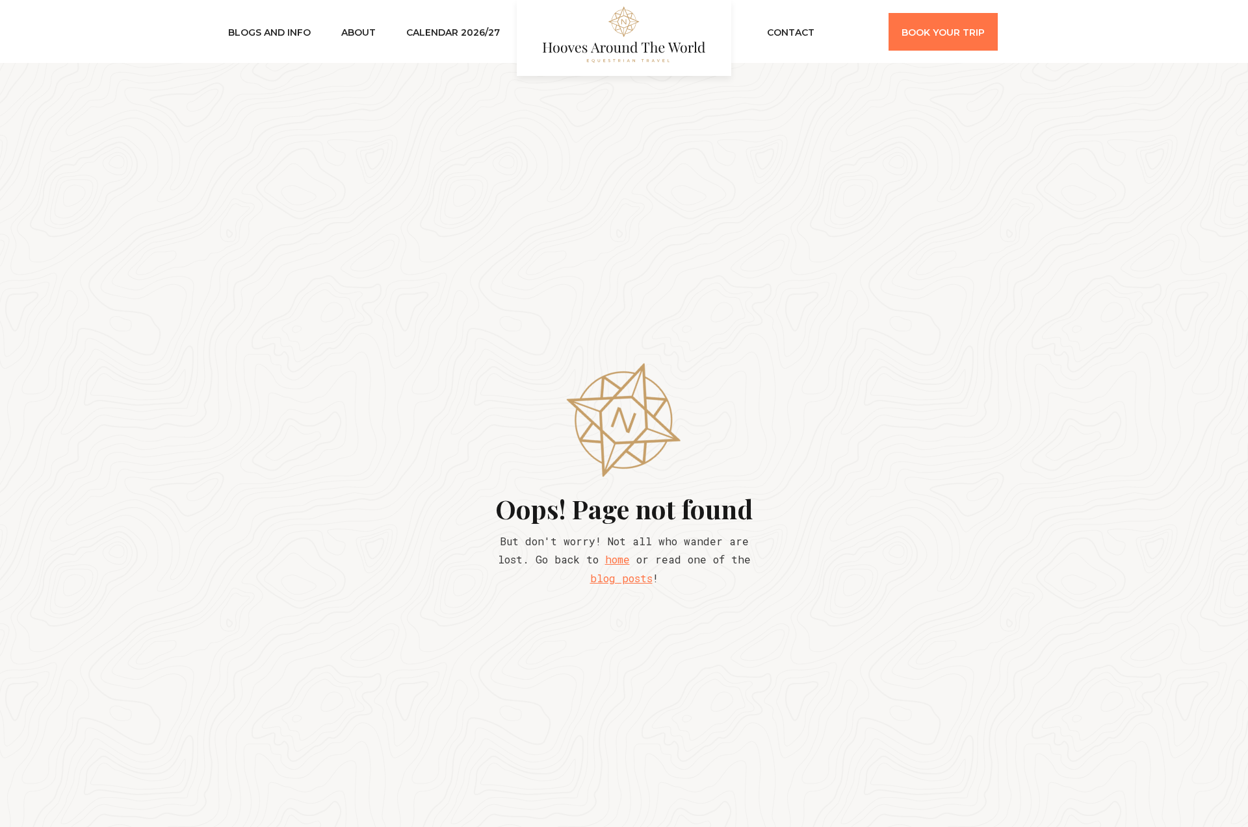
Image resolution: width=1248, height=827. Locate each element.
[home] (624, 38)
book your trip (943, 32)
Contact (790, 32)
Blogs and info (269, 32)
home (617, 559)
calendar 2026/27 (453, 32)
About (358, 32)
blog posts (621, 578)
